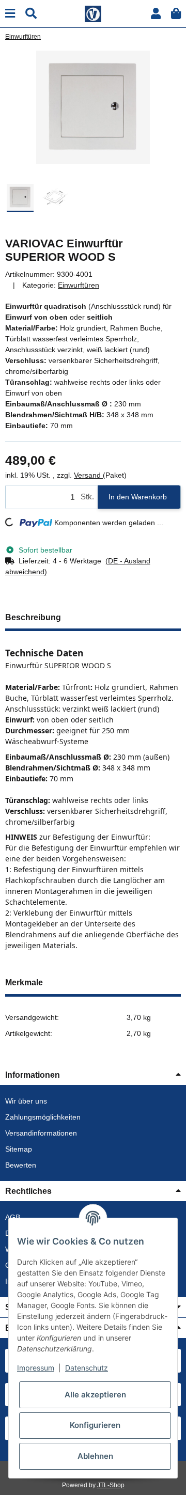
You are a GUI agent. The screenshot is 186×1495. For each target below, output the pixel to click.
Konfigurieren (95, 1425)
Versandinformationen (41, 1133)
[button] (156, 13)
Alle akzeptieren (95, 1394)
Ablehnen (95, 1456)
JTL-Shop (111, 1485)
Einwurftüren (78, 285)
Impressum (35, 1367)
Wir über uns (26, 1101)
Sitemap (18, 1149)
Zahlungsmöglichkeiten (43, 1117)
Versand (88, 475)
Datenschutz (86, 1367)
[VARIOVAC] (93, 13)
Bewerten (20, 1165)
